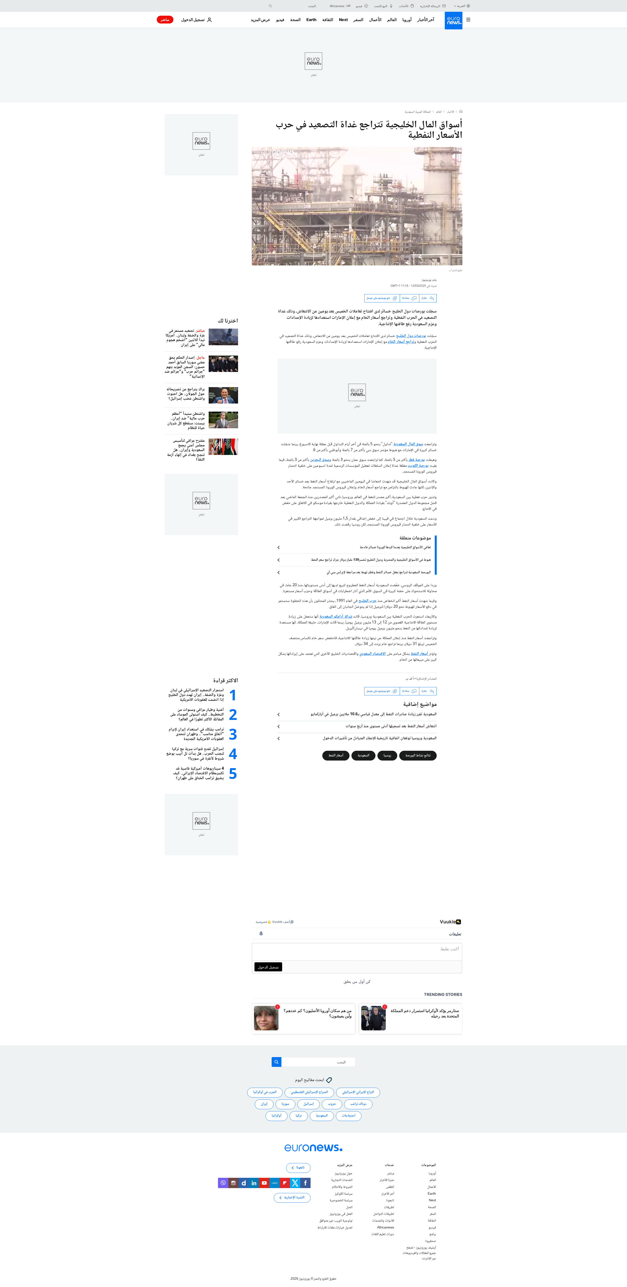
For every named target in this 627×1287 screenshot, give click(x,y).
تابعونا (390, 1201)
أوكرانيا (276, 1116)
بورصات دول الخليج (411, 336)
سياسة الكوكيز (343, 1194)
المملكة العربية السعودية (418, 112)
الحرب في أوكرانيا (265, 1092)
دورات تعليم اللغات (382, 1234)
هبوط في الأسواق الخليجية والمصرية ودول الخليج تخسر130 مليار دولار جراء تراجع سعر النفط (371, 560)
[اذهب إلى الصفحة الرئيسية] (453, 20)
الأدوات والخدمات (383, 1221)
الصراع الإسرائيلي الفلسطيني (309, 1092)
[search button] (270, 6)
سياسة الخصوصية (341, 1201)
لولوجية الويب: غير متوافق (335, 1221)
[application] (357, 206)
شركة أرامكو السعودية (335, 616)
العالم (392, 19)
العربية (461, 6)
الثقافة (327, 19)
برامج (432, 1234)
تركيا (299, 1116)
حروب (332, 1104)
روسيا (387, 755)
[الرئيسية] (460, 112)
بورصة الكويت (418, 466)
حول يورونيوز (343, 1174)
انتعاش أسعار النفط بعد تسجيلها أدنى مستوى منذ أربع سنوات (391, 726)
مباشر (165, 19)
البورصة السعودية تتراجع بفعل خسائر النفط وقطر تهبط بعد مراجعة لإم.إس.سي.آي (379, 572)
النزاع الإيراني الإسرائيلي (358, 1092)
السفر (358, 19)
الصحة (295, 19)
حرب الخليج (368, 601)
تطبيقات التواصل (383, 1214)
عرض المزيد (344, 1165)
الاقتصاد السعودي (372, 654)
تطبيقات (389, 1207)
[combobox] (295, 6)
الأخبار (450, 112)
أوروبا (406, 19)
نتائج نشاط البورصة (418, 755)
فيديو (280, 19)
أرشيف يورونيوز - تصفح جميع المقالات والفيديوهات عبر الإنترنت (419, 1253)
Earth (311, 19)
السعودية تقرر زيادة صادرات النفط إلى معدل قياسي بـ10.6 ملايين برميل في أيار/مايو (374, 714)
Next (343, 19)
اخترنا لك (228, 321)
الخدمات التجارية (341, 1180)
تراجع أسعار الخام (401, 342)
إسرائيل (308, 1104)
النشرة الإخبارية (294, 1198)
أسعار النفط (419, 654)
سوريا (285, 1104)
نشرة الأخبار (387, 1180)
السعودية (363, 755)
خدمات (389, 1165)
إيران (264, 1104)
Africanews (385, 1227)
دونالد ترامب (358, 1104)
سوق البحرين (319, 460)
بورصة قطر (417, 460)
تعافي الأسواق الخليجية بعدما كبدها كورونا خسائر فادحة (395, 547)
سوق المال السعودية (408, 444)
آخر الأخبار (425, 19)
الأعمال (375, 19)
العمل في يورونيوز (341, 1214)
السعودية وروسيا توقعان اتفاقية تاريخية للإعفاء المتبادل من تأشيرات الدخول (380, 738)
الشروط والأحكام (342, 1187)
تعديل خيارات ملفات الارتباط (334, 1227)
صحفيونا (430, 1241)
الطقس (390, 1187)
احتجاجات (348, 1116)
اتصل (349, 1207)
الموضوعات (428, 1165)
